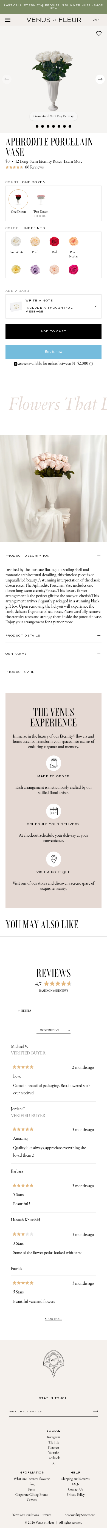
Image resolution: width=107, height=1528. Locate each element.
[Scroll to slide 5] (59, 126)
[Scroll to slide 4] (53, 126)
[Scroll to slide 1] (37, 126)
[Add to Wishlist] (99, 33)
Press (31, 1490)
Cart (97, 20)
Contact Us (75, 1490)
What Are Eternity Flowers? (32, 1479)
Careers (31, 1500)
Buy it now (54, 351)
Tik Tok (53, 1442)
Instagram (53, 1437)
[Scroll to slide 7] (70, 126)
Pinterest (53, 1448)
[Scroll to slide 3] (48, 126)
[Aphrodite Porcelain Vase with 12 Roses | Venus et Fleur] (54, 20)
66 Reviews (34, 167)
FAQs (75, 1484)
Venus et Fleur (45, 1523)
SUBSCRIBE (95, 1411)
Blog (32, 1484)
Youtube (53, 1453)
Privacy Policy (76, 1495)
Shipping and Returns (75, 1479)
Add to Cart (53, 331)
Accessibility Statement (79, 1515)
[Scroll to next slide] (100, 79)
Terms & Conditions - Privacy (31, 1515)
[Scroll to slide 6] (64, 126)
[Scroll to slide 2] (42, 126)
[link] (53, 167)
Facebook (53, 1458)
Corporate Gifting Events (31, 1495)
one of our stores (34, 883)
